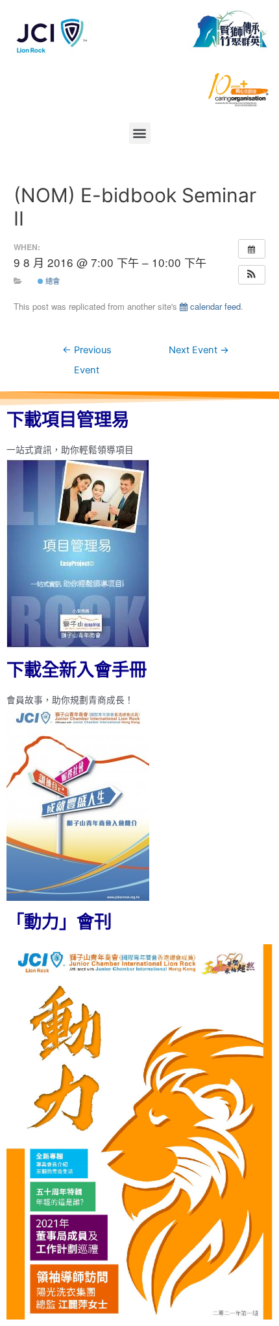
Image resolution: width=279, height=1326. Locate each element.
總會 (51, 280)
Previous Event (87, 353)
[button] (140, 133)
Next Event (199, 350)
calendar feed (214, 306)
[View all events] (251, 249)
